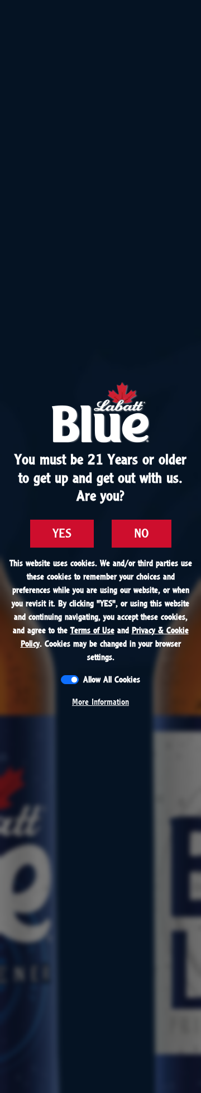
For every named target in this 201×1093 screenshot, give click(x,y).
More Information (100, 702)
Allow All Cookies (111, 679)
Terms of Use (92, 630)
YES (61, 533)
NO (141, 533)
